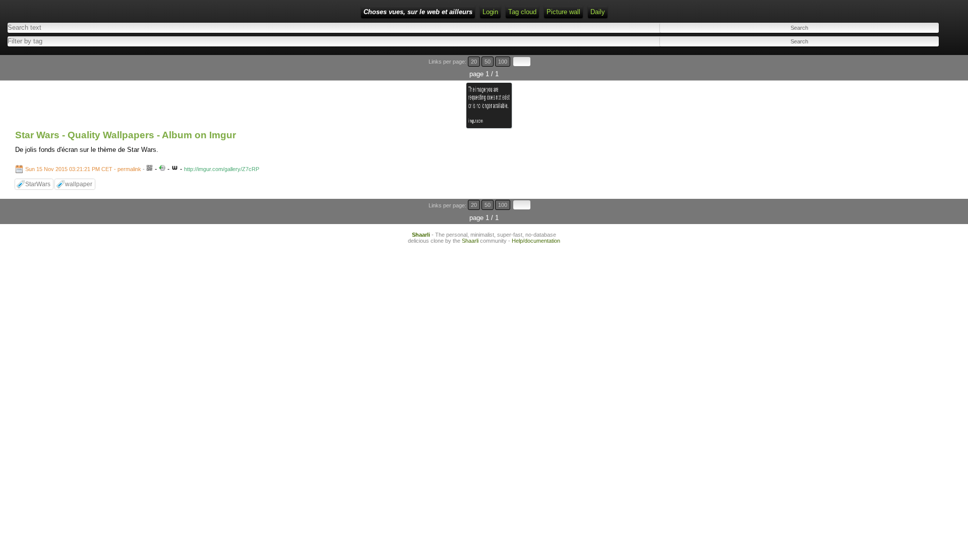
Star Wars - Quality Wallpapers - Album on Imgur (125, 135)
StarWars (37, 184)
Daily (597, 12)
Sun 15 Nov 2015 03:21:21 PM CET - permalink (83, 169)
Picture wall (563, 12)
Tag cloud (522, 12)
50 (488, 62)
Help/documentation (536, 241)
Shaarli (421, 235)
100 (502, 62)
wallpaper (78, 184)
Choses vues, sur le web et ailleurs (418, 12)
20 (474, 62)
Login (490, 12)
